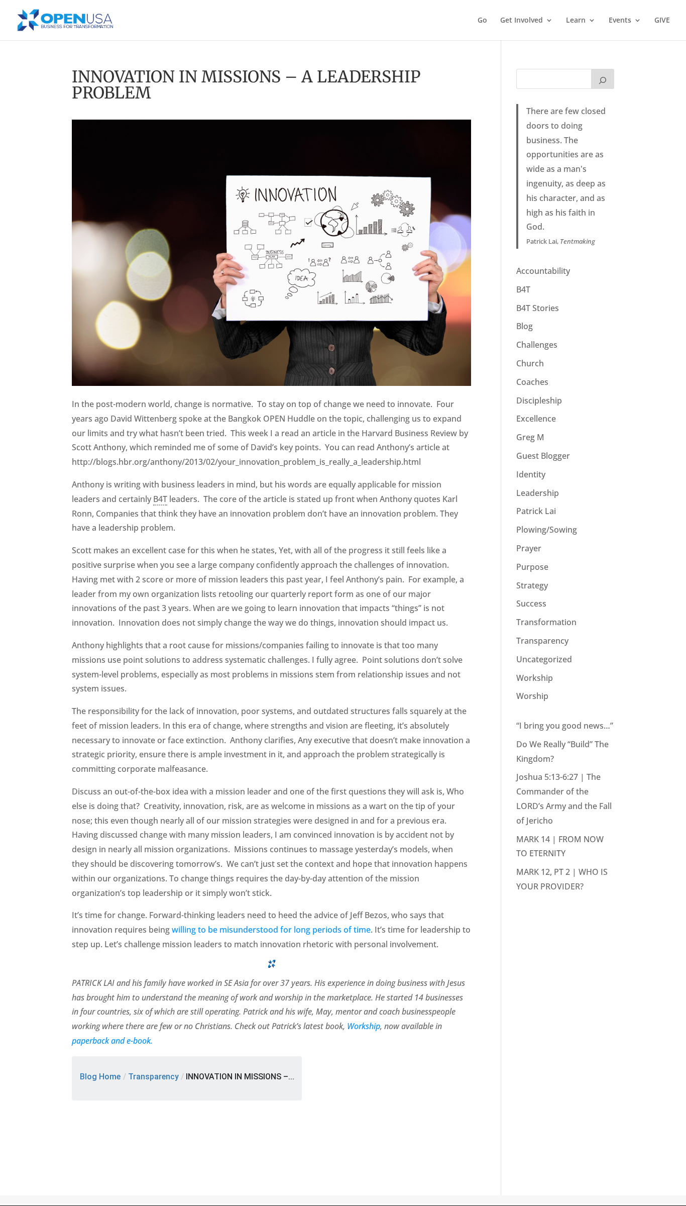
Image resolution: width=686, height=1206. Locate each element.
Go (482, 21)
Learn (576, 21)
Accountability (543, 270)
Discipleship (539, 400)
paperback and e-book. (112, 1040)
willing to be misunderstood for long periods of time (271, 929)
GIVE (662, 21)
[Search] (602, 79)
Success (531, 603)
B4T (523, 289)
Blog (524, 326)
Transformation (546, 622)
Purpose (532, 566)
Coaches (532, 381)
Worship (532, 695)
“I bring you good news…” (564, 725)
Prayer (528, 548)
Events (620, 21)
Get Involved (521, 21)
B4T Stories (537, 308)
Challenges (536, 344)
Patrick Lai (536, 511)
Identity (530, 474)
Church (530, 363)
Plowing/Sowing (546, 529)
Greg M (530, 437)
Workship (363, 1026)
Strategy (532, 585)
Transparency (153, 1076)
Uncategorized (544, 659)
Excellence (536, 418)
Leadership (537, 492)
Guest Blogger (543, 455)
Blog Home (100, 1076)
